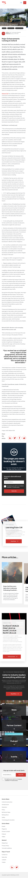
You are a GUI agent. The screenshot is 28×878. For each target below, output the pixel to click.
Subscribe (4, 857)
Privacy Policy (5, 846)
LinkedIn (4, 860)
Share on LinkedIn (10, 438)
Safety (3, 817)
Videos (3, 837)
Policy (3, 810)
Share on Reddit (24, 438)
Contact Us (4, 855)
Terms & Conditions (7, 848)
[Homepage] (4, 2)
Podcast (4, 834)
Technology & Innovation (8, 820)
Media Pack (5, 843)
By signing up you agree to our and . (15, 486)
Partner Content (6, 832)
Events (3, 826)
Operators (4, 807)
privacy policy (16, 487)
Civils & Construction (7, 802)
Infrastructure (5, 805)
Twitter (4, 862)
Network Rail (5, 94)
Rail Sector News (6, 812)
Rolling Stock (5, 815)
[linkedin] (12, 867)
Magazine (4, 829)
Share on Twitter (15, 438)
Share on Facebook (19, 438)
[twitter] (17, 867)
